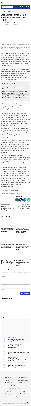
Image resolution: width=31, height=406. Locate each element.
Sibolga (22, 193)
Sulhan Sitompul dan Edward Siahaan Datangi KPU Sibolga (7, 207)
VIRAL (13, 350)
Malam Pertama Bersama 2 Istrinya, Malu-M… (16, 340)
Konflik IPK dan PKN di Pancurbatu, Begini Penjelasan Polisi (7, 246)
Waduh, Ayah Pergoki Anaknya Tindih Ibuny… (17, 359)
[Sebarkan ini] (17, 200)
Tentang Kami (8, 377)
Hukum (10, 357)
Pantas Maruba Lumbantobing (10, 193)
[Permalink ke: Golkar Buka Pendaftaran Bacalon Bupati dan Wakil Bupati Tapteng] (23, 223)
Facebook (9, 391)
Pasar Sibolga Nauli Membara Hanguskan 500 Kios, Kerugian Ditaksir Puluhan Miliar (14, 92)
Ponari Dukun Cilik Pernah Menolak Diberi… (16, 346)
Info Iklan (22, 382)
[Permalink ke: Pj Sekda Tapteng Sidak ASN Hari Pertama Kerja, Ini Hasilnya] (8, 223)
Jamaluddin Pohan (15, 190)
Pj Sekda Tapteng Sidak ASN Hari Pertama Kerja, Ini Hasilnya (8, 229)
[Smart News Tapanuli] (15, 2)
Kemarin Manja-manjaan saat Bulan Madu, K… (16, 366)
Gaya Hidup (11, 337)
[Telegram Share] (25, 200)
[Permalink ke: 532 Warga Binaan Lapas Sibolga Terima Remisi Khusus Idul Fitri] (23, 239)
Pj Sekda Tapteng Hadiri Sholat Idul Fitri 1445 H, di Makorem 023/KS (8, 262)
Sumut (9, 350)
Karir (8, 380)
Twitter (23, 391)
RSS (16, 396)
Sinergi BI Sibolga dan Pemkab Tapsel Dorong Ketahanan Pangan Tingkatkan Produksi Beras (14, 96)
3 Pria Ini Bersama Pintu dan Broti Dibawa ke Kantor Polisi (23, 207)
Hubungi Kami (23, 377)
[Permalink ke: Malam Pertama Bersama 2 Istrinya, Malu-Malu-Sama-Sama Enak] (15, 327)
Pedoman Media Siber (22, 380)
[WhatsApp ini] (28, 200)
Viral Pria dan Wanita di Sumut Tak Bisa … (18, 353)
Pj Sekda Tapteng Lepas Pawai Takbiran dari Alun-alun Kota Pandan (22, 263)
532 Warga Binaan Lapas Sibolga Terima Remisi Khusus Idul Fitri (22, 247)
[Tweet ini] (21, 200)
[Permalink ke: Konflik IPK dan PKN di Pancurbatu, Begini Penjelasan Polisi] (8, 239)
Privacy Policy (15, 385)
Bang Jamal (5, 190)
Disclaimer (8, 382)
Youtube (24, 394)
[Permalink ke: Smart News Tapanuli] (2, 23)
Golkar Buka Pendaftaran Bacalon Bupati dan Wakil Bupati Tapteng (22, 230)
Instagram (9, 394)
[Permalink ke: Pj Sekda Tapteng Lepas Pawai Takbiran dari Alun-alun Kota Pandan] (23, 256)
